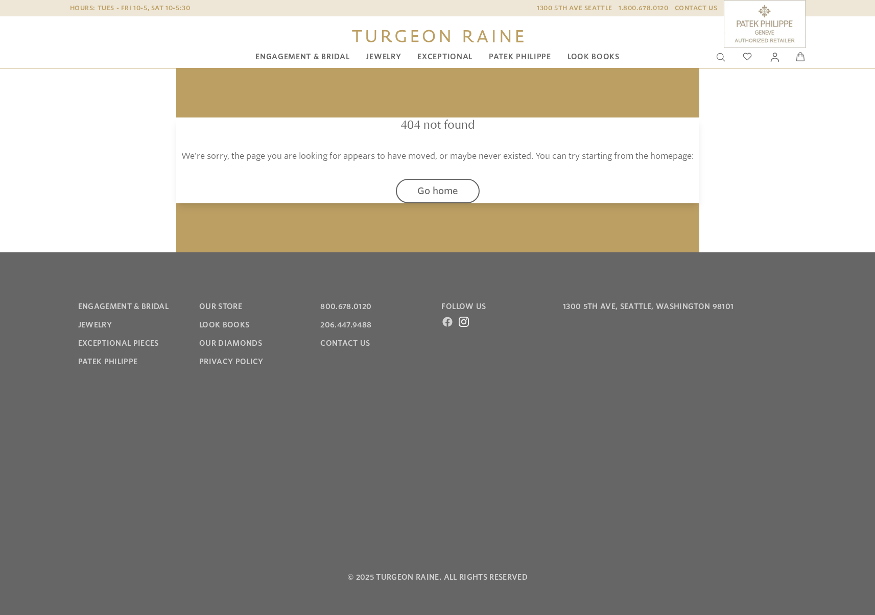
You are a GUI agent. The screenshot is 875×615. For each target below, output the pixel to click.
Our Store (220, 306)
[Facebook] (447, 322)
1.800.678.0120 (643, 8)
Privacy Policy (231, 362)
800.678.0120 (345, 306)
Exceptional (444, 57)
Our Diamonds (230, 343)
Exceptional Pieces (118, 343)
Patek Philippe (520, 57)
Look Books (593, 57)
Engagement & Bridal (302, 57)
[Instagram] (464, 322)
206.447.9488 (345, 325)
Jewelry (383, 57)
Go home (437, 190)
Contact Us (696, 8)
